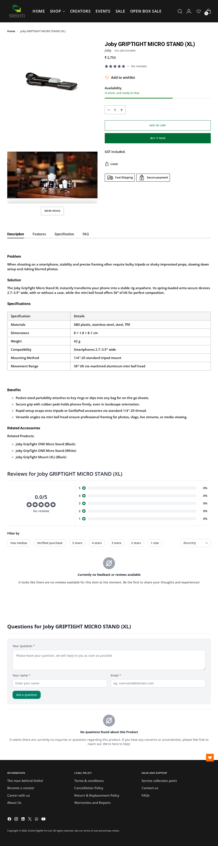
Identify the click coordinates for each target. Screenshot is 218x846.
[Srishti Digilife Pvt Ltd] (16, 11)
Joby (108, 50)
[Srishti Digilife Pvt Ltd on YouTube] (43, 819)
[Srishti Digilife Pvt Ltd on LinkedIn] (23, 819)
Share (114, 164)
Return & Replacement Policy (96, 795)
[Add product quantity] (121, 110)
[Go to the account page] (189, 11)
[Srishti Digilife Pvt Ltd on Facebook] (9, 819)
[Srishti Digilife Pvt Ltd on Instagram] (16, 819)
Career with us (18, 795)
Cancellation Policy (88, 788)
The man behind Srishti (25, 780)
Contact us (150, 788)
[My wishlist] (198, 11)
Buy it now (157, 138)
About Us (14, 802)
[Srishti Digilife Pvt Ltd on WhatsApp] (37, 819)
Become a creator (20, 788)
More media (52, 210)
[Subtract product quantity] (109, 110)
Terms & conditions (89, 780)
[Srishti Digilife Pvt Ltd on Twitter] (30, 819)
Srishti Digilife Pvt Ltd (40, 830)
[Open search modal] (180, 11)
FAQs (145, 795)
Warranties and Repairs (92, 802)
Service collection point (159, 780)
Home (11, 31)
